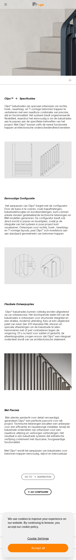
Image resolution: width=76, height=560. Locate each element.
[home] (38, 4)
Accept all (38, 548)
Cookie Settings (38, 538)
